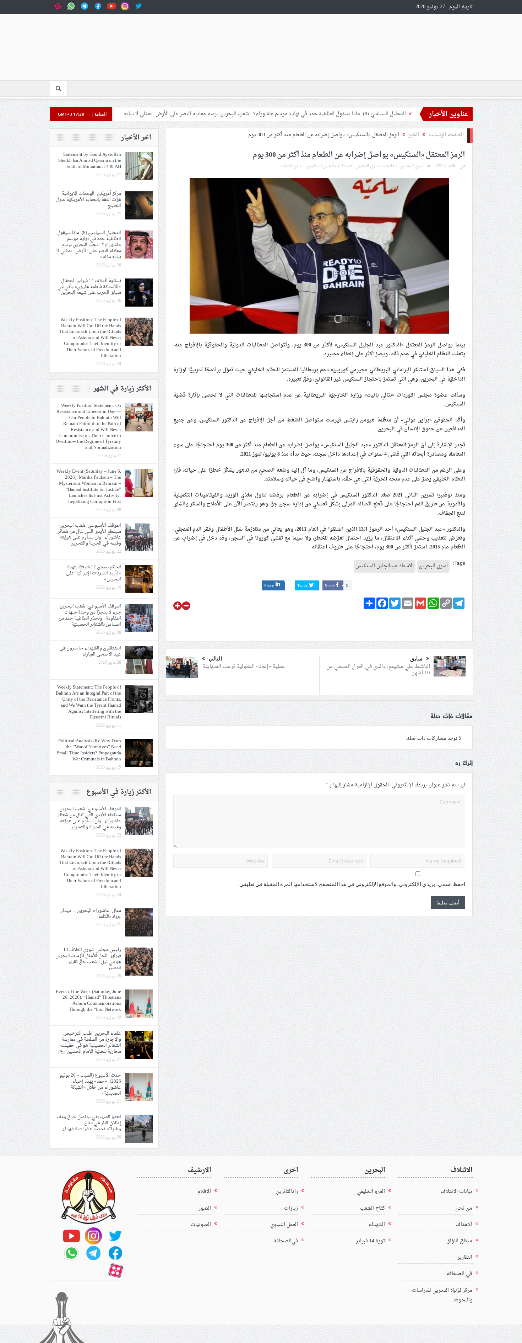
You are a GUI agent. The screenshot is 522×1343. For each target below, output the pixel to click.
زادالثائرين (287, 1191)
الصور (205, 1208)
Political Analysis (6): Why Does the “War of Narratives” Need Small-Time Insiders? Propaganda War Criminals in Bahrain (89, 750)
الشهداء (377, 1225)
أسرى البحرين (412, 166)
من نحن (463, 1208)
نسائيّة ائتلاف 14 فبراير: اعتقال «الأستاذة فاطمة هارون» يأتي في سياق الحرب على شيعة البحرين (89, 286)
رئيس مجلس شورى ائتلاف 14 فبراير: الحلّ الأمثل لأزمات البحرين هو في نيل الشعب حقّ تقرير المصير (88, 958)
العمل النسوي (284, 1225)
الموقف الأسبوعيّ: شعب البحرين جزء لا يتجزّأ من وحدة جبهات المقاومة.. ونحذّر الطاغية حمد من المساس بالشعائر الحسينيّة (89, 615)
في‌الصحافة (285, 1241)
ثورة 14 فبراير (370, 1241)
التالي (215, 658)
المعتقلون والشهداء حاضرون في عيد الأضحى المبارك (90, 651)
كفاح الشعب (372, 1208)
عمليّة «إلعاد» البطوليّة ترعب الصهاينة (243, 667)
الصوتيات (201, 1225)
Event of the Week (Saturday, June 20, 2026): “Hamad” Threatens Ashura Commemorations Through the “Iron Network (88, 1000)
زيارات (291, 1208)
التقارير (464, 1257)
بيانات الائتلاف (456, 1191)
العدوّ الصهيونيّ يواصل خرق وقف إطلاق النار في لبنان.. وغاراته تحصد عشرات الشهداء (89, 1123)
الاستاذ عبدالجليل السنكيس (329, 166)
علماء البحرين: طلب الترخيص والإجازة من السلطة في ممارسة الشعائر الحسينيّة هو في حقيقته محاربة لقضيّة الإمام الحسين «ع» (89, 1042)
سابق (416, 658)
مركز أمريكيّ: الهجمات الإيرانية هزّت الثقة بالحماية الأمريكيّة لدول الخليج (88, 199)
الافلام (204, 1191)
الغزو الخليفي (371, 1191)
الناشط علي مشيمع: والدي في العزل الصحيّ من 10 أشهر (378, 670)
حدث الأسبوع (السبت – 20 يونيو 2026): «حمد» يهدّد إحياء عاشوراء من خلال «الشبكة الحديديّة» (90, 1084)
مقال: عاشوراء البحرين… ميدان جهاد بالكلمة (90, 913)
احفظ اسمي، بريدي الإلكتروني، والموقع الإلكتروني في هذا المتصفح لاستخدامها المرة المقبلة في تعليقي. (351, 884)
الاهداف (464, 1225)
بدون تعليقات (290, 166)
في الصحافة (459, 1274)
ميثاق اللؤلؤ (459, 1241)
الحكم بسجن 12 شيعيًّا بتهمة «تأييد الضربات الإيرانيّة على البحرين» (93, 573)
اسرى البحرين (367, 166)
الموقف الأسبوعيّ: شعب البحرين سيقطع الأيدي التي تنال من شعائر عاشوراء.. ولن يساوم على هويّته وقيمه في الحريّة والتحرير (89, 534)
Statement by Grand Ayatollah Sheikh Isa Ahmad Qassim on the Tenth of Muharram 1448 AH (89, 160)
